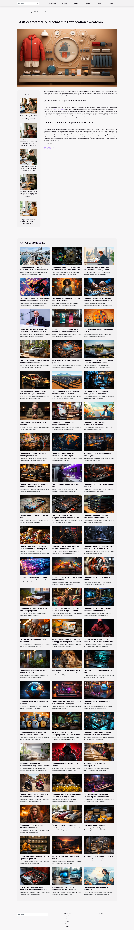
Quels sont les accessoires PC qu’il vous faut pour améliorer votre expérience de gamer (98, 796)
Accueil (18, 12)
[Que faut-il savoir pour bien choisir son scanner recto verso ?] (35, 349)
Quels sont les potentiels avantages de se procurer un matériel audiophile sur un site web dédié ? (34, 486)
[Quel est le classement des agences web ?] (99, 318)
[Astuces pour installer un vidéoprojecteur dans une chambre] (67, 721)
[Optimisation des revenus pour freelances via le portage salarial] (99, 256)
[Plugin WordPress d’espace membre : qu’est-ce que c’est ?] (35, 845)
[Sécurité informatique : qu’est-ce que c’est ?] (67, 349)
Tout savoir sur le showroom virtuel (98, 856)
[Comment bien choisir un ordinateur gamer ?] (99, 473)
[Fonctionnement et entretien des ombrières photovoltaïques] (67, 380)
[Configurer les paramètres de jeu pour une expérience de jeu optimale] (67, 535)
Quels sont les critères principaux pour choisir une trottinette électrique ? (34, 796)
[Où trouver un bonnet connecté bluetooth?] (35, 628)
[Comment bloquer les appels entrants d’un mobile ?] (35, 814)
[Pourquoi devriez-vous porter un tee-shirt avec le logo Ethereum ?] (67, 597)
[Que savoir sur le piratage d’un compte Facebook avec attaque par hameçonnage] (99, 628)
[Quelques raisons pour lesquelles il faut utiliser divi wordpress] (67, 690)
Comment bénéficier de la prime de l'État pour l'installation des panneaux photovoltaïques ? (98, 362)
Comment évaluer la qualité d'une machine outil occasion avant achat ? (66, 269)
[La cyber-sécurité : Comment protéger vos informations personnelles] (99, 380)
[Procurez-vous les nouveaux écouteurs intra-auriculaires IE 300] (35, 876)
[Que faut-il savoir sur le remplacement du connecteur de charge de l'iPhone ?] (67, 504)
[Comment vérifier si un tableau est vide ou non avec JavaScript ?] (67, 783)
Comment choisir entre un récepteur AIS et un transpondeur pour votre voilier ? (34, 269)
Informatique (52, 3)
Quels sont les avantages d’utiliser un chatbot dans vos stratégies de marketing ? (34, 548)
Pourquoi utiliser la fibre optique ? (34, 577)
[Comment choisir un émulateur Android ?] (99, 690)
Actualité (88, 3)
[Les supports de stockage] (99, 814)
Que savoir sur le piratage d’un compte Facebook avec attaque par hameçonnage (98, 641)
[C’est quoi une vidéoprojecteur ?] (67, 814)
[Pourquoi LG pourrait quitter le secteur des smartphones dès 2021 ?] (67, 318)
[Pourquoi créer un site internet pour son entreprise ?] (67, 566)
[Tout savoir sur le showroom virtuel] (99, 845)
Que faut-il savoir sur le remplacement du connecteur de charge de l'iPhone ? (65, 517)
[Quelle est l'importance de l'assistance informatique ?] (67, 442)
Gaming (76, 3)
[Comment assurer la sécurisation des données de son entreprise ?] (99, 721)
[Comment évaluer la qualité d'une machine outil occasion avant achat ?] (67, 256)
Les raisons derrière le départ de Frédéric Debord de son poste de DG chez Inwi (35, 331)
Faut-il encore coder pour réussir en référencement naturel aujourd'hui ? (28, 117)
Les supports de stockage (94, 825)
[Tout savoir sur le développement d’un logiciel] (99, 442)
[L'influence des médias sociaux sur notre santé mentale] (67, 287)
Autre (111, 3)
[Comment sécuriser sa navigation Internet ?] (35, 690)
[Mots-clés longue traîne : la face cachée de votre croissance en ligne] (28, 157)
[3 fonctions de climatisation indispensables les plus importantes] (35, 752)
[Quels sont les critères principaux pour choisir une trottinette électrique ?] (35, 783)
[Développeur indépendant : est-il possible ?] (35, 411)
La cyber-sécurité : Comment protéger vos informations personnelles (96, 393)
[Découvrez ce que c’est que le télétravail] (99, 876)
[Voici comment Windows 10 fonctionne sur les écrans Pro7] (67, 876)
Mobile (99, 3)
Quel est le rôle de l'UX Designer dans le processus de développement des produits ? (33, 455)
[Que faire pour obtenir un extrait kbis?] (67, 473)
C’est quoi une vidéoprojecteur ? (65, 825)
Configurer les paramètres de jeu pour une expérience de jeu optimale (65, 548)
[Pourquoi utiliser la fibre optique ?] (35, 566)
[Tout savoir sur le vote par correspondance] (99, 752)
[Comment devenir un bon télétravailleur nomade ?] (99, 411)
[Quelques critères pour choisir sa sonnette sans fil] (35, 659)
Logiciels (64, 3)
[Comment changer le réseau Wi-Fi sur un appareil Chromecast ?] (35, 721)
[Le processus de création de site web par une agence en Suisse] (35, 380)
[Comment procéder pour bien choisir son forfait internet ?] (99, 504)
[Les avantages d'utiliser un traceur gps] (35, 504)
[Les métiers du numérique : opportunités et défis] (67, 411)
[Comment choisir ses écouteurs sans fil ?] (99, 566)
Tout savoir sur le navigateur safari (66, 670)
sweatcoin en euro (59, 109)
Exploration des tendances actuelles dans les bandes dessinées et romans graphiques (35, 300)
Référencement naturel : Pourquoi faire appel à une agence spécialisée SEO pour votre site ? (67, 641)
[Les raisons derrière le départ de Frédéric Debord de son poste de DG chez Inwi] (35, 318)
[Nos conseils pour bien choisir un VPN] (99, 659)
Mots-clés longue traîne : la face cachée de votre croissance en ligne (29, 168)
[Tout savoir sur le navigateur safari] (67, 659)
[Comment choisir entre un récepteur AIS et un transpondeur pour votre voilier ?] (35, 256)
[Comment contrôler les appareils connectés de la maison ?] (99, 597)
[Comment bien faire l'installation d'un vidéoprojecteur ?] (35, 597)
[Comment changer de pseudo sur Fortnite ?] (67, 752)
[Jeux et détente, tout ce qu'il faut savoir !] (67, 845)
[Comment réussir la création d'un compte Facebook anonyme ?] (99, 535)
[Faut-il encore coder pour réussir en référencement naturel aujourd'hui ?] (28, 106)
